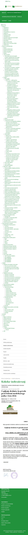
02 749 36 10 (9, 6)
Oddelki (3, 511)
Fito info (3, 517)
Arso (2, 518)
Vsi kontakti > (4, 497)
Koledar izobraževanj (5, 505)
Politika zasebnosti (13, 532)
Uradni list (3, 524)
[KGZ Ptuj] (7, 1)
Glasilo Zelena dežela (5, 522)
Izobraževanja (4, 389)
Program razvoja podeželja (7, 503)
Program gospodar (5, 509)
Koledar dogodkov (5, 507)
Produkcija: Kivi (21, 532)
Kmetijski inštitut (4, 520)
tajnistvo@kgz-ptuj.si (18, 6)
